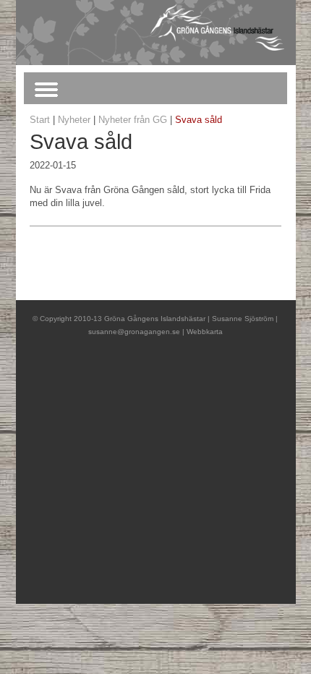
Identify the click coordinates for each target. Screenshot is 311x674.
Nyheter (74, 119)
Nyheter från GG (132, 119)
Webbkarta (205, 332)
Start (40, 119)
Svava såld (198, 119)
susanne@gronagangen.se (134, 332)
